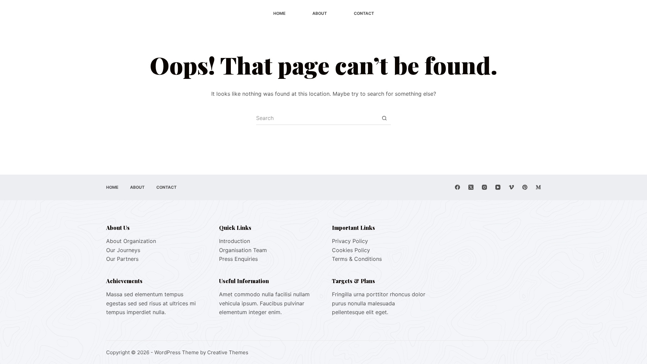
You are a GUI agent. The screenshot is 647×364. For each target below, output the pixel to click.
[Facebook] (457, 187)
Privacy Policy (350, 241)
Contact (364, 13)
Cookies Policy (351, 250)
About (319, 13)
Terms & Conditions (357, 258)
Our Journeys (123, 250)
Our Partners (122, 258)
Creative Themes (227, 352)
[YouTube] (497, 187)
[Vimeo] (511, 187)
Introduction (234, 241)
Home (279, 13)
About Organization (131, 241)
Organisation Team (243, 250)
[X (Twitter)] (470, 187)
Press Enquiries (238, 258)
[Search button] (384, 118)
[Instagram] (484, 187)
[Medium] (538, 187)
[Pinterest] (524, 187)
